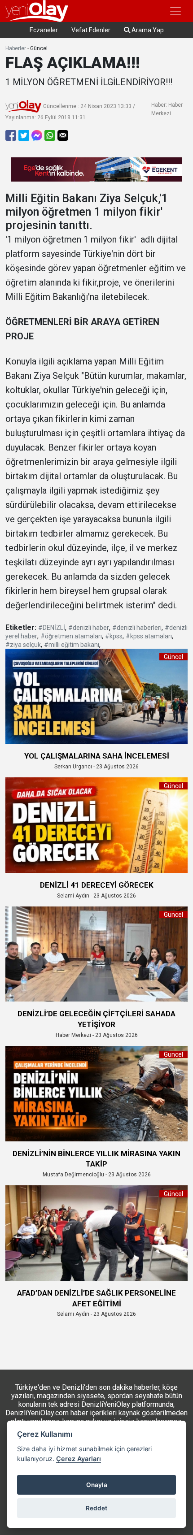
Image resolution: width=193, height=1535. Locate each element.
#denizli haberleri (137, 627)
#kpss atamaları (149, 636)
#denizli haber (88, 627)
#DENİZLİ (51, 627)
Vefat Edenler (90, 30)
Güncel (39, 48)
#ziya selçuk (23, 644)
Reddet (96, 1508)
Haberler (15, 48)
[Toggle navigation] (175, 11)
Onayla (96, 1484)
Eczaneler (44, 30)
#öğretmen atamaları (71, 636)
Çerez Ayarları (78, 1458)
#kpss (114, 636)
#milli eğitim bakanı (71, 644)
